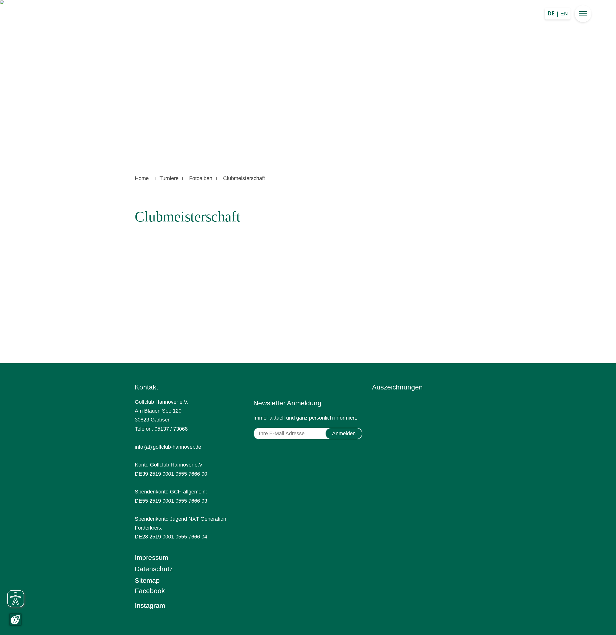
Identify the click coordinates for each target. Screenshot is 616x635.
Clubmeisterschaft (244, 178)
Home (142, 178)
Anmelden (344, 433)
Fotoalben (200, 178)
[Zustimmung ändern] (15, 619)
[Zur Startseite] (308, 82)
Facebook (150, 591)
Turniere (169, 178)
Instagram (150, 605)
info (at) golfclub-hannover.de (168, 447)
